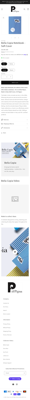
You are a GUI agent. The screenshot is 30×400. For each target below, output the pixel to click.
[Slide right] (18, 38)
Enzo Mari (5, 348)
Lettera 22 (5, 355)
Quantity (3, 73)
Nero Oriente (6, 359)
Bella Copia (6, 345)
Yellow (11, 64)
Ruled (4, 70)
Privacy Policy (6, 324)
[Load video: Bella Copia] (15, 252)
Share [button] (4, 133)
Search (5, 310)
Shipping (3, 51)
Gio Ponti (5, 352)
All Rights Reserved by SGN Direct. (19, 397)
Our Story (5, 306)
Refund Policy (6, 327)
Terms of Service (7, 335)
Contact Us (6, 303)
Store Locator (6, 314)
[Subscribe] (24, 373)
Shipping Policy (7, 331)
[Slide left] (11, 38)
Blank (11, 70)
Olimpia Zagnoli (7, 363)
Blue (4, 64)
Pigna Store (9, 397)
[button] (2, 9)
